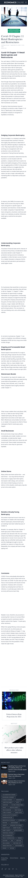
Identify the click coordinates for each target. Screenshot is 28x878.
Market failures (17, 827)
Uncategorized (18, 845)
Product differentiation (8, 838)
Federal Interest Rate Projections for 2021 (14, 715)
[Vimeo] (13, 869)
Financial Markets (14, 807)
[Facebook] (2, 869)
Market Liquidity (6, 830)
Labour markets (14, 822)
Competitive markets (14, 29)
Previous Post (14, 690)
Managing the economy (16, 825)
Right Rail (18, 840)
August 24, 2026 (11, 771)
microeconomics (18, 830)
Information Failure (7, 817)
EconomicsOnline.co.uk (11, 876)
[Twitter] (5, 869)
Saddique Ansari (5, 45)
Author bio (3, 48)
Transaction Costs (7, 845)
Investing (4, 822)
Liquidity (4, 825)
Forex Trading (17, 810)
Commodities (19, 799)
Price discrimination (7, 835)
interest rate (21, 820)
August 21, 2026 (11, 778)
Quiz (12, 840)
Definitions (5, 805)
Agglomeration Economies (9, 794)
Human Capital (18, 812)
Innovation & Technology (8, 820)
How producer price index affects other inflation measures (14, 750)
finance (4, 807)
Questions (5, 840)
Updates (4, 848)
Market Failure (6, 827)
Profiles (20, 838)
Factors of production (17, 805)
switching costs (17, 843)
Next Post (14, 723)
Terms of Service (14, 858)
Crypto (17, 802)
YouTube (12, 848)
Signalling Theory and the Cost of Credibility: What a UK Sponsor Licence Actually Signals (17, 767)
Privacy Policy (4, 858)
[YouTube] (9, 869)
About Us (22, 858)
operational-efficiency (8, 833)
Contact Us (4, 859)
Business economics (14, 31)
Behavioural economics (8, 797)
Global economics (6, 812)
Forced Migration (6, 810)
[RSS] (16, 869)
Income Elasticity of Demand (9, 815)
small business (6, 843)
